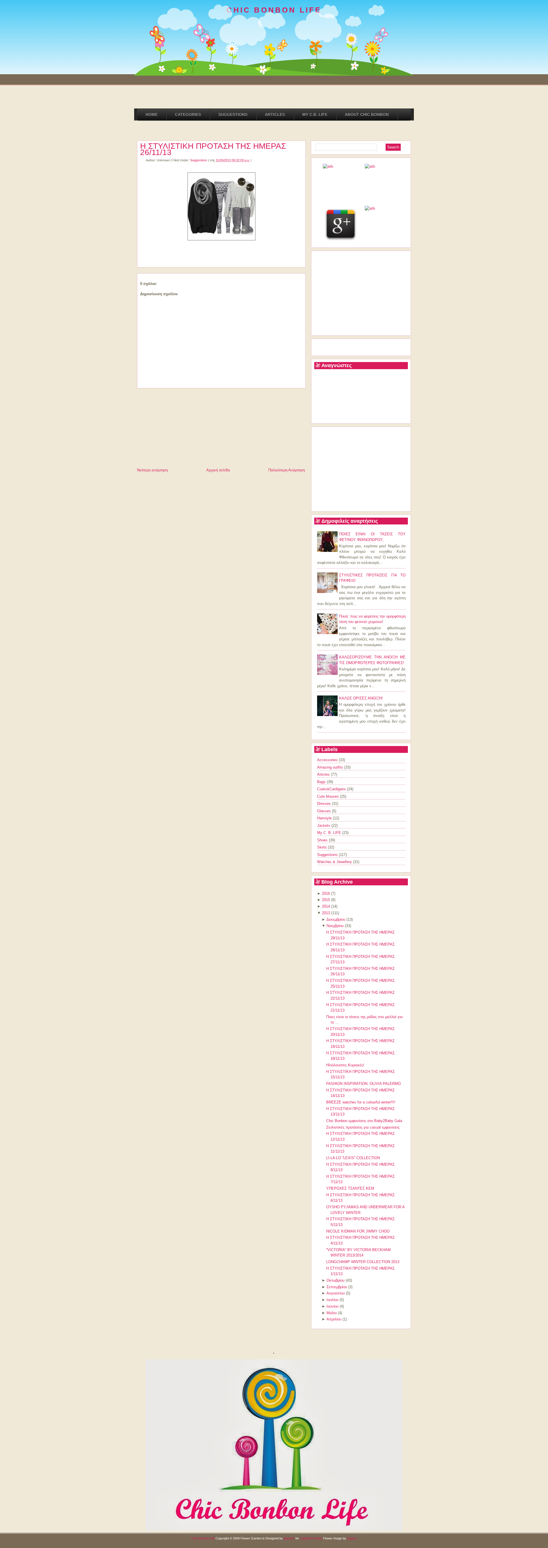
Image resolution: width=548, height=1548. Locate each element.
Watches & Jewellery (335, 862)
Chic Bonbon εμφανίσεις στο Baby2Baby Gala (364, 1121)
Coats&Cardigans (332, 789)
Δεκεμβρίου (336, 919)
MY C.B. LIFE (314, 114)
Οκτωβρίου (335, 1280)
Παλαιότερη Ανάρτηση (286, 470)
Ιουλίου (333, 1300)
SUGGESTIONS (232, 114)
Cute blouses (328, 796)
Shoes (323, 840)
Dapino (352, 1538)
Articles (324, 774)
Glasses (324, 811)
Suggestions (198, 160)
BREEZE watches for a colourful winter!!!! (360, 1102)
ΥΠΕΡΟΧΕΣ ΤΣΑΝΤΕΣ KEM (350, 1188)
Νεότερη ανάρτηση (152, 470)
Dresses (324, 803)
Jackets (324, 825)
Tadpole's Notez (311, 1538)
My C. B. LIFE (329, 833)
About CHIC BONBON (367, 114)
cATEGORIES (188, 114)
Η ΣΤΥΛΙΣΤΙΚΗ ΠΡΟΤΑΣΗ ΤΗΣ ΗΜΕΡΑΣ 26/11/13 (213, 149)
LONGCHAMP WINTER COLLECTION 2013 (362, 1262)
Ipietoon (289, 1538)
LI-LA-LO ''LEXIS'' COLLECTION (353, 1158)
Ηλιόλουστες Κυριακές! (345, 1065)
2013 (326, 913)
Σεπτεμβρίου (337, 1287)
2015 (326, 900)
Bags (322, 782)
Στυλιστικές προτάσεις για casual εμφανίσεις (363, 1127)
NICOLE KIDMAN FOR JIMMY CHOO (358, 1231)
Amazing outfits (330, 767)
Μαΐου (332, 1313)
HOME (152, 114)
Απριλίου (334, 1319)
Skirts (322, 847)
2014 (326, 906)
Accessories (328, 760)
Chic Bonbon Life (203, 1538)
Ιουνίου (333, 1306)
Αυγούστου (336, 1293)
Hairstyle (325, 818)
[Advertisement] (180, 427)
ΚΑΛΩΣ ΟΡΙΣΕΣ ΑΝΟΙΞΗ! (361, 698)
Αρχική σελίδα (218, 470)
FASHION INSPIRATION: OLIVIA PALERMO (363, 1083)
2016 (326, 893)
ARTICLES (275, 114)
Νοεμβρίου (335, 926)
